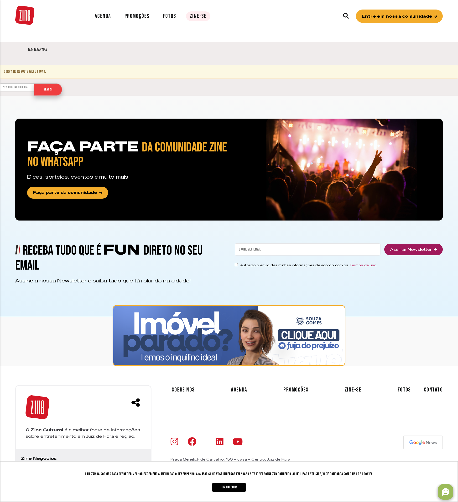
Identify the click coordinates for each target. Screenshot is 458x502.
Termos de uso (363, 265)
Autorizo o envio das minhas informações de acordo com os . (308, 265)
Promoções (137, 16)
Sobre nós (183, 389)
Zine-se (198, 16)
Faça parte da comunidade (65, 192)
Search (48, 89)
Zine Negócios (39, 458)
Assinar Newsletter (411, 249)
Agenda (103, 16)
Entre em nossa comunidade (397, 16)
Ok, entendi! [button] (229, 487)
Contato (433, 390)
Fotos (169, 16)
